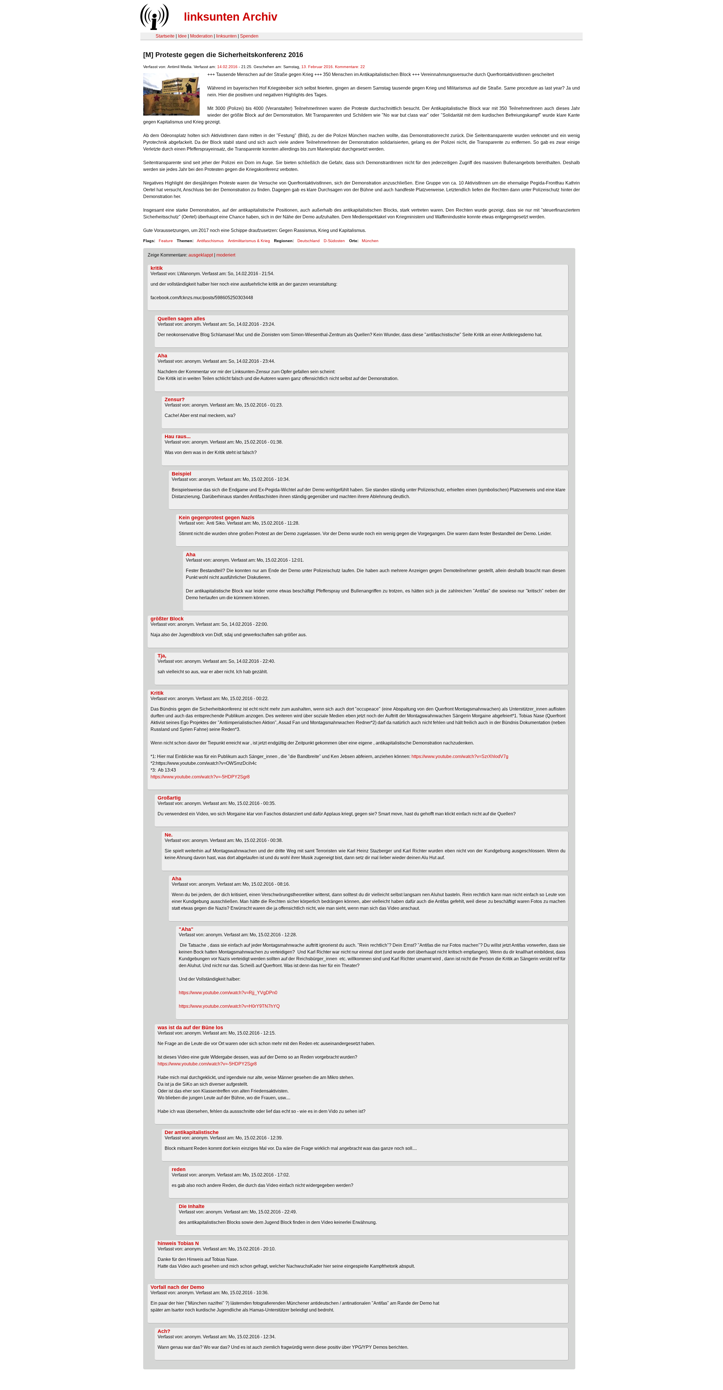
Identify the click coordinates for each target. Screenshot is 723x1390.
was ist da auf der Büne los (190, 1027)
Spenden (249, 36)
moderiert (225, 255)
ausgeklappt (200, 255)
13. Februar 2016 (317, 66)
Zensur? (175, 399)
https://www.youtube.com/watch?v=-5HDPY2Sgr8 (200, 776)
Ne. (169, 835)
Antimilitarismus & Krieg (249, 240)
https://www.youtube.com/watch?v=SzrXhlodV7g (459, 756)
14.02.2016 (227, 66)
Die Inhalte (191, 1206)
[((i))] (154, 28)
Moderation (201, 36)
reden (179, 1169)
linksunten (226, 36)
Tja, (162, 656)
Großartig (169, 798)
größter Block (167, 619)
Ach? (164, 1331)
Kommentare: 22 (350, 66)
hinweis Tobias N (178, 1243)
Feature (166, 240)
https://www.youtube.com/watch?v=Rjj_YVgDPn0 (228, 992)
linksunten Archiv (230, 16)
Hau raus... (178, 436)
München (370, 240)
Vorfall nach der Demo (177, 1287)
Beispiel (181, 474)
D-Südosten (334, 240)
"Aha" (186, 929)
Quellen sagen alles (181, 319)
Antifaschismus (210, 240)
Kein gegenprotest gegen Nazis (216, 517)
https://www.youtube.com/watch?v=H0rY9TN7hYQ (229, 1006)
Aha (162, 356)
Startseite (165, 36)
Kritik (157, 693)
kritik (157, 268)
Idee (182, 36)
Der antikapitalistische (192, 1132)
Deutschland (308, 240)
